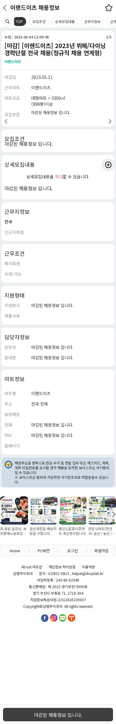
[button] (6, 121)
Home (15, 551)
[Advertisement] (58, 658)
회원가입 (101, 551)
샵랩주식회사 (52, 606)
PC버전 (44, 551)
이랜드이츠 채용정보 (35, 7)
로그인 (72, 551)
